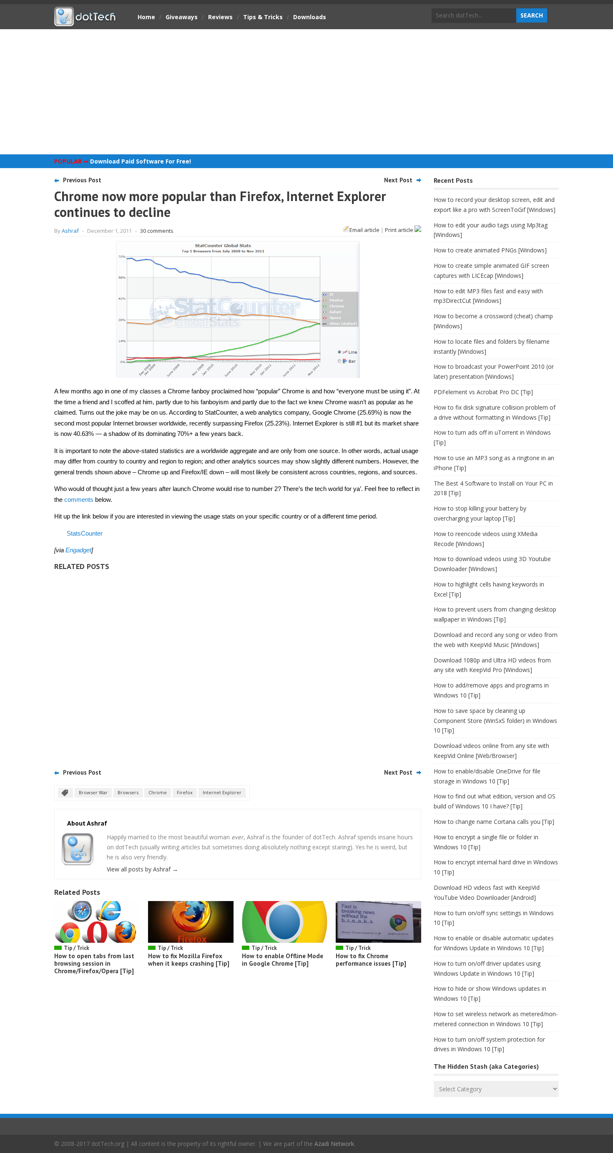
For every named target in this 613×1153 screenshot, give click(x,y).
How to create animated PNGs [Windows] (490, 250)
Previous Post (82, 180)
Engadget (78, 550)
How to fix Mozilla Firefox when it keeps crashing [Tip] (188, 959)
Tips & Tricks (263, 17)
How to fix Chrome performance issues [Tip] (371, 959)
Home (146, 17)
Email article (364, 230)
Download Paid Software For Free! (140, 161)
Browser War (93, 792)
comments (78, 499)
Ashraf (70, 230)
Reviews (220, 17)
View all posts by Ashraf (142, 869)
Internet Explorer (222, 792)
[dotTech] (85, 22)
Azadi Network (334, 1144)
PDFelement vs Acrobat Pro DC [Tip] (483, 392)
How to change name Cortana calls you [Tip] (494, 822)
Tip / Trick (76, 948)
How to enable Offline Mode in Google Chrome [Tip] (282, 959)
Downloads (309, 17)
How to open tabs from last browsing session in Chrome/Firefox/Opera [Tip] (94, 963)
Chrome (157, 792)
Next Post (398, 180)
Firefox (185, 792)
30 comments (156, 230)
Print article (400, 230)
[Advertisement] (306, 91)
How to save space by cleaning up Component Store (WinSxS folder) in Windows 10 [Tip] (495, 721)
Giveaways (182, 17)
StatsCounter (85, 533)
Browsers (128, 792)
